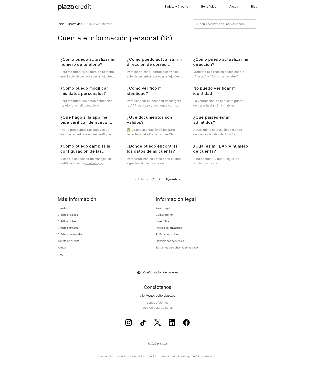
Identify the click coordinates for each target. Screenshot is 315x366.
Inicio (61, 24)
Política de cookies (167, 234)
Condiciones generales (170, 241)
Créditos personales (70, 234)
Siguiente (171, 179)
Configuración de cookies (160, 272)
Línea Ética (162, 221)
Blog (254, 6)
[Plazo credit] (74, 7)
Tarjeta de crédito (68, 241)
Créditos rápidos (68, 214)
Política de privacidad (169, 227)
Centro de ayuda (78, 24)
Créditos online (67, 221)
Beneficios (208, 6)
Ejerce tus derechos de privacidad (177, 247)
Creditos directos (68, 227)
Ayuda (233, 6)
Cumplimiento (164, 214)
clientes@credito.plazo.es (157, 295)
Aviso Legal (163, 208)
